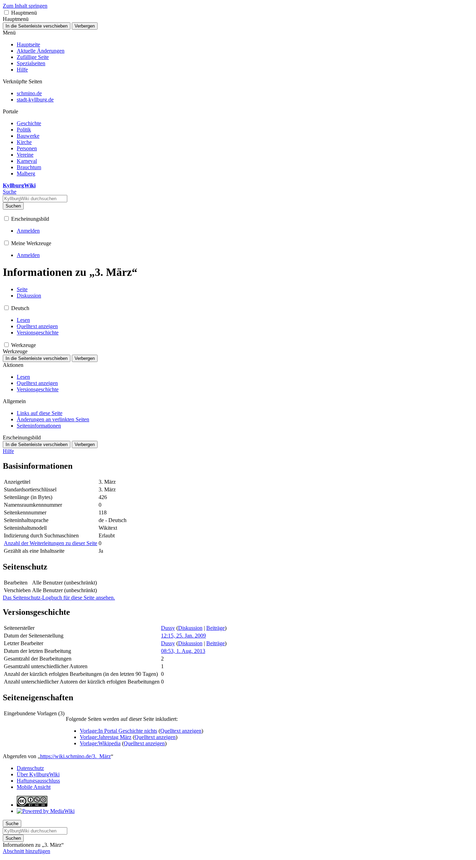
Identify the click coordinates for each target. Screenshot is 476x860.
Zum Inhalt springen (25, 6)
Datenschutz (30, 768)
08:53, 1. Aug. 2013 (183, 651)
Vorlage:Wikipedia (100, 743)
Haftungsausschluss (38, 781)
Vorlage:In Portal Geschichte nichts (118, 731)
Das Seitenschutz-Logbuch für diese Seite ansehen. (59, 598)
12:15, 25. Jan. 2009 (183, 636)
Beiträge (215, 628)
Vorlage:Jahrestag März (105, 737)
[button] (6, 12)
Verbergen (85, 26)
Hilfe (8, 451)
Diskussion (190, 628)
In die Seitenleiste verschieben (37, 26)
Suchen (13, 206)
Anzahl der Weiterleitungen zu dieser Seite (50, 543)
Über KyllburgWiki (38, 774)
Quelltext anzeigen (180, 731)
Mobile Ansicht (34, 787)
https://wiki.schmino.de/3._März (75, 756)
